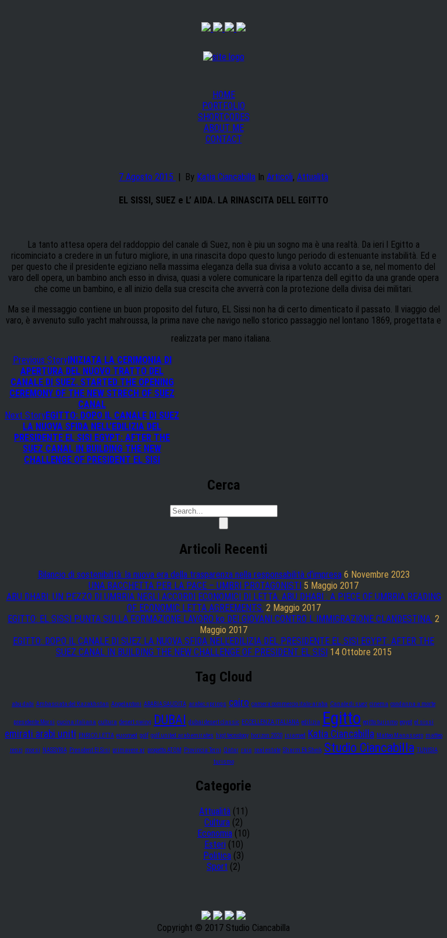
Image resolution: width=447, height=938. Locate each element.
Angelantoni (126, 704)
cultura (107, 722)
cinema (379, 704)
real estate (267, 750)
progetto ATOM (164, 750)
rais (246, 750)
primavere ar (128, 750)
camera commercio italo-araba (289, 704)
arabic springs (207, 704)
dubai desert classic (214, 722)
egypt (406, 722)
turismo (224, 761)
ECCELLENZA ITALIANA (270, 722)
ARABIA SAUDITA (165, 704)
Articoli (280, 176)
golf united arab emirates (182, 735)
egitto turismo (380, 722)
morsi (32, 750)
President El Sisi (89, 750)
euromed (126, 735)
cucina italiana (76, 722)
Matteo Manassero (400, 735)
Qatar (231, 750)
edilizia (310, 722)
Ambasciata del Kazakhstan (72, 704)
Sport (217, 866)
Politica (217, 855)
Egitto (341, 718)
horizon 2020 (266, 735)
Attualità (312, 176)
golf (144, 735)
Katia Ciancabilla (226, 176)
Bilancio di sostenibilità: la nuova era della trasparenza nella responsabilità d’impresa (190, 574)
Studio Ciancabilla (369, 747)
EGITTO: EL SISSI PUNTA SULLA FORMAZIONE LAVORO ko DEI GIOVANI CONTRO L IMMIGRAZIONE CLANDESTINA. (220, 618)
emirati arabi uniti (40, 734)
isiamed (295, 735)
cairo (239, 702)
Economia (214, 833)
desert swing (135, 722)
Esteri (215, 844)
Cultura (217, 822)
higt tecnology (232, 735)
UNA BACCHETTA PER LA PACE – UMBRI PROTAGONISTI (194, 585)
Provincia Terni (202, 750)
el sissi (424, 722)
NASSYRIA (54, 750)
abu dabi (23, 704)
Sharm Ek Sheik (302, 750)
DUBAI (170, 719)
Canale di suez (348, 704)
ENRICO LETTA (96, 735)
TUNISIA (427, 750)
